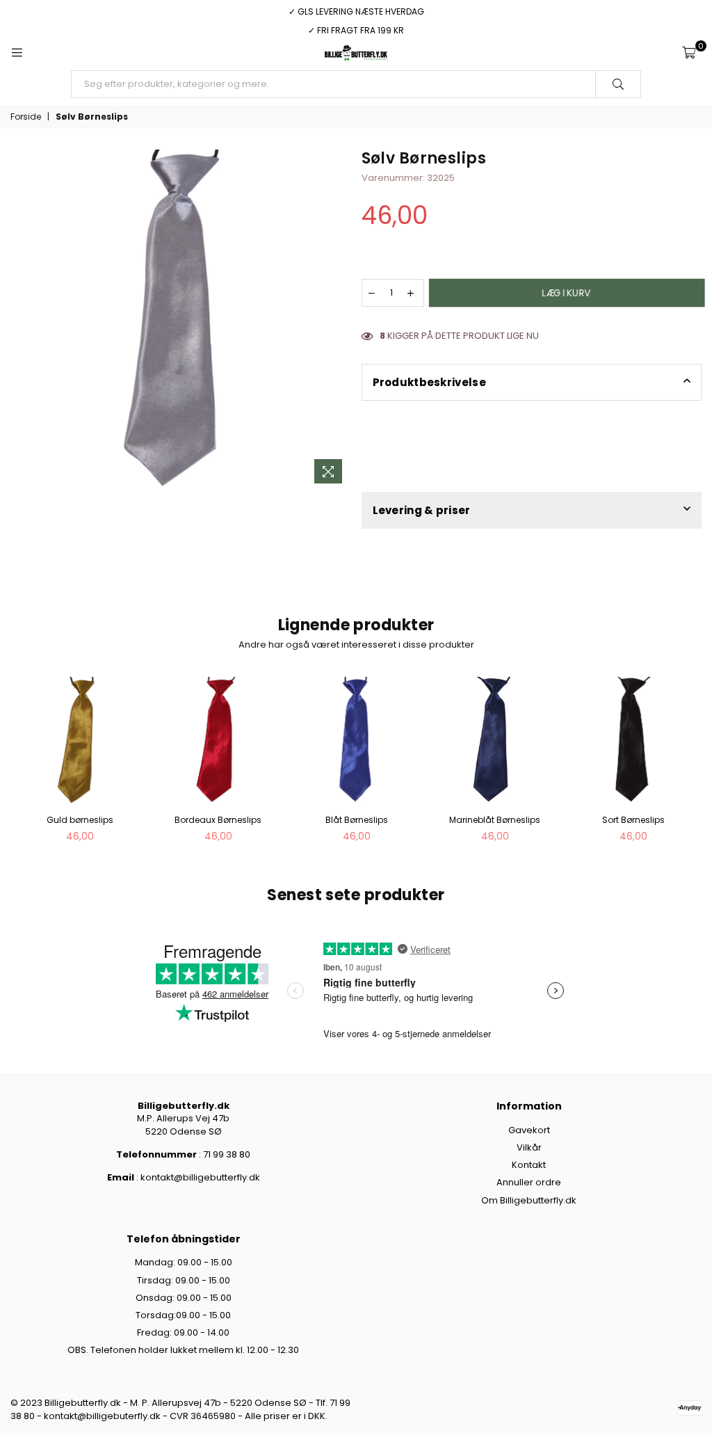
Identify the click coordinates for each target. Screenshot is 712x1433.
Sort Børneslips (633, 820)
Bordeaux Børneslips (218, 820)
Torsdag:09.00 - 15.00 (183, 1315)
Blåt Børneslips (356, 820)
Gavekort (529, 1130)
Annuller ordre (528, 1182)
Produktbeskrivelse (429, 382)
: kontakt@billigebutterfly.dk (197, 1177)
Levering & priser (422, 510)
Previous (22, 763)
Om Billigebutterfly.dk (528, 1200)
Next (689, 763)
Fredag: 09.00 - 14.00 (183, 1332)
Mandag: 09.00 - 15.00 (183, 1262)
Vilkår (529, 1147)
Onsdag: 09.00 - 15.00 (184, 1297)
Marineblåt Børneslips (494, 820)
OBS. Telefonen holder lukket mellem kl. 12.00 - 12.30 (183, 1349)
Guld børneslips (80, 820)
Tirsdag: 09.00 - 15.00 (183, 1280)
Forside (25, 116)
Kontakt (529, 1164)
